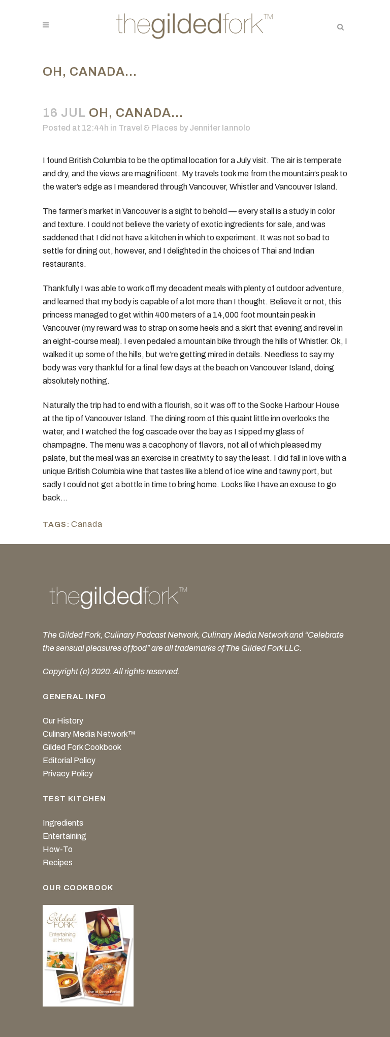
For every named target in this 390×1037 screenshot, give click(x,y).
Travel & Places (148, 127)
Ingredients (63, 823)
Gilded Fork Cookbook (82, 747)
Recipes (58, 862)
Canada (87, 524)
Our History (63, 720)
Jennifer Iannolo (219, 127)
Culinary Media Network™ (89, 734)
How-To (58, 849)
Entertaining (64, 836)
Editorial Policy (69, 760)
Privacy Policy (68, 773)
